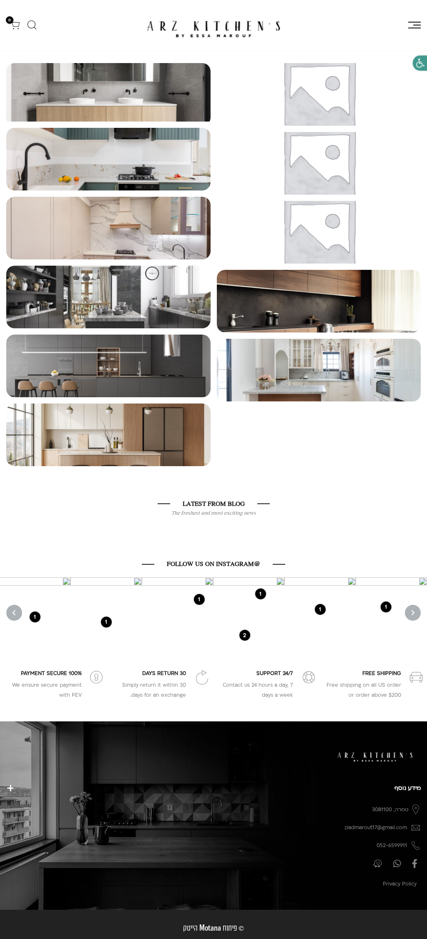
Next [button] (14, 613)
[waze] (376, 863)
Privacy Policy (400, 884)
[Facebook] (413, 863)
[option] (391, 613)
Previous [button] (413, 613)
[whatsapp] (396, 863)
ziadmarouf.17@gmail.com (375, 827)
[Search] (32, 25)
